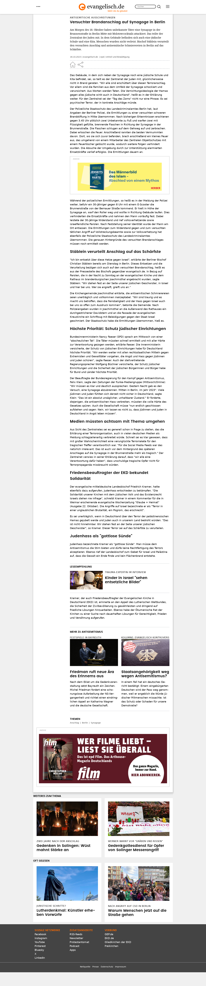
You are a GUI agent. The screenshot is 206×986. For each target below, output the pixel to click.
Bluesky (39, 949)
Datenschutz (107, 967)
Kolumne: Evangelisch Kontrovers (145, 637)
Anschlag (74, 723)
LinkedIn (40, 957)
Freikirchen (111, 946)
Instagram (41, 938)
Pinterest (40, 946)
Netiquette (85, 967)
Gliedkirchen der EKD (118, 942)
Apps (73, 949)
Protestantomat (79, 942)
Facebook (40, 934)
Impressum (120, 967)
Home (73, 64)
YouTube (40, 942)
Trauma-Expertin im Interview (125, 572)
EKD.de (109, 938)
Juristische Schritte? (51, 906)
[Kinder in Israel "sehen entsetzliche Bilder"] (86, 580)
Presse (95, 967)
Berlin (85, 723)
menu (38, 6)
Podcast (74, 946)
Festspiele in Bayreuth (85, 637)
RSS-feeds (76, 934)
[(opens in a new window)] (120, 177)
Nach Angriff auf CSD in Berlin (129, 906)
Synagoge (96, 723)
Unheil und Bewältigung (117, 57)
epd (102, 57)
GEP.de (109, 934)
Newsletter (76, 938)
